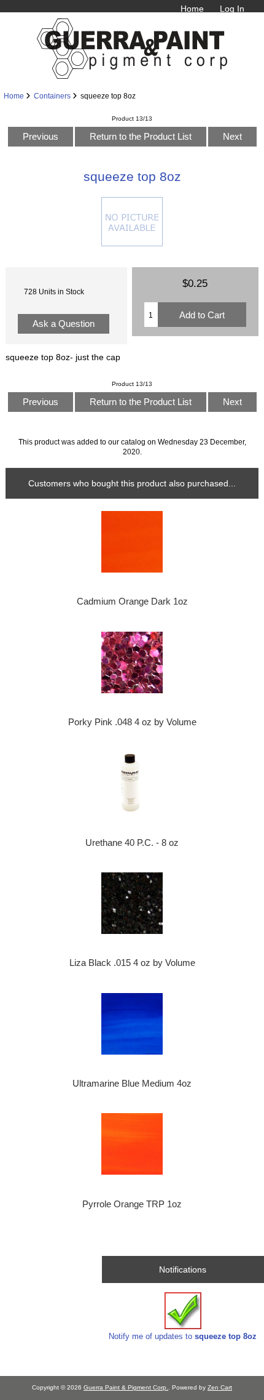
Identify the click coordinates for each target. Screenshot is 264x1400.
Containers (52, 96)
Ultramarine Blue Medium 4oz (132, 1083)
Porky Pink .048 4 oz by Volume (132, 722)
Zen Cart (220, 1387)
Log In (232, 9)
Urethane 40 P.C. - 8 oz (132, 843)
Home (192, 9)
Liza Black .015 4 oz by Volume (132, 963)
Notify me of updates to (183, 1336)
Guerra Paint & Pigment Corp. (125, 1387)
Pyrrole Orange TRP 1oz (132, 1204)
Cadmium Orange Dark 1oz (132, 601)
